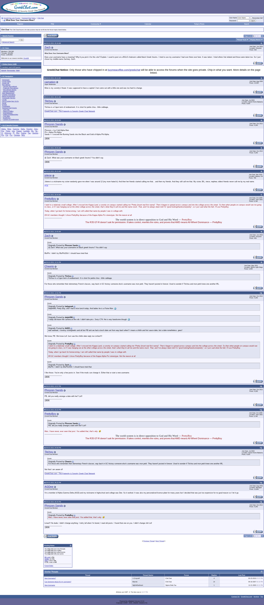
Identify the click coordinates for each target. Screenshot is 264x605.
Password (232, 20)
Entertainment (7, 113)
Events (4, 104)
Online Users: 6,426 (9, 64)
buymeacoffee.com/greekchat (124, 70)
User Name (233, 18)
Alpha (3, 129)
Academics (6, 118)
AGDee (49, 486)
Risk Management (8, 93)
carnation (50, 81)
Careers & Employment (11, 119)
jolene (48, 175)
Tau (29, 133)
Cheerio (49, 266)
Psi (11, 135)
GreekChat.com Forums (12, 18)
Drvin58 (26, 58)
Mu (32, 131)
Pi (14, 133)
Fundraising (6, 106)
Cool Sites (6, 116)
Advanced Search (8, 42)
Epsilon (29, 129)
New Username (50, 585)
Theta (8, 131)
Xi (2, 133)
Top (261, 596)
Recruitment (6, 85)
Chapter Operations (8, 94)
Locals (4, 99)
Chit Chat (41, 18)
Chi (7, 135)
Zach (48, 47)
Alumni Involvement (8, 96)
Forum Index (6, 81)
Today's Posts (199, 24)
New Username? (50, 578)
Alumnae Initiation (9, 91)
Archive (256, 596)
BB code (47, 557)
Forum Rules (49, 565)
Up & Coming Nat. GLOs (10, 101)
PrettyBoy (50, 198)
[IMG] (46, 560)
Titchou (49, 100)
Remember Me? (257, 18)
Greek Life (5, 83)
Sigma (23, 133)
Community (95, 24)
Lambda (26, 131)
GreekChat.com (246, 596)
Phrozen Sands (54, 124)
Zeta (36, 129)
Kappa (19, 131)
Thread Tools (242, 40)
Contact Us (235, 596)
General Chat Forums (9, 108)
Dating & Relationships (10, 114)
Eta (2, 131)
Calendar (148, 24)
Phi (2, 135)
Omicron (8, 133)
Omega (17, 135)
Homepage (5, 80)
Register (20, 24)
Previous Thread (148, 541)
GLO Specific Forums (10, 125)
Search (246, 24)
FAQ (52, 24)
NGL (23, 135)
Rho (17, 133)
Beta (9, 129)
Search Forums (7, 36)
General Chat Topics (29, 18)
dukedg (3, 70)
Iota (13, 131)
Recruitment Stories (9, 90)
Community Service (8, 98)
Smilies (47, 559)
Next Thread (160, 541)
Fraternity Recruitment (10, 88)
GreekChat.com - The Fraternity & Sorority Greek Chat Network (70, 111)
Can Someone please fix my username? (58, 582)
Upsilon (35, 133)
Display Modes (255, 40)
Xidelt (18, 70)
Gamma (16, 129)
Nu (36, 131)
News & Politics (8, 111)
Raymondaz (11, 70)
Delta (23, 129)
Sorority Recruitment (10, 86)
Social (4, 103)
